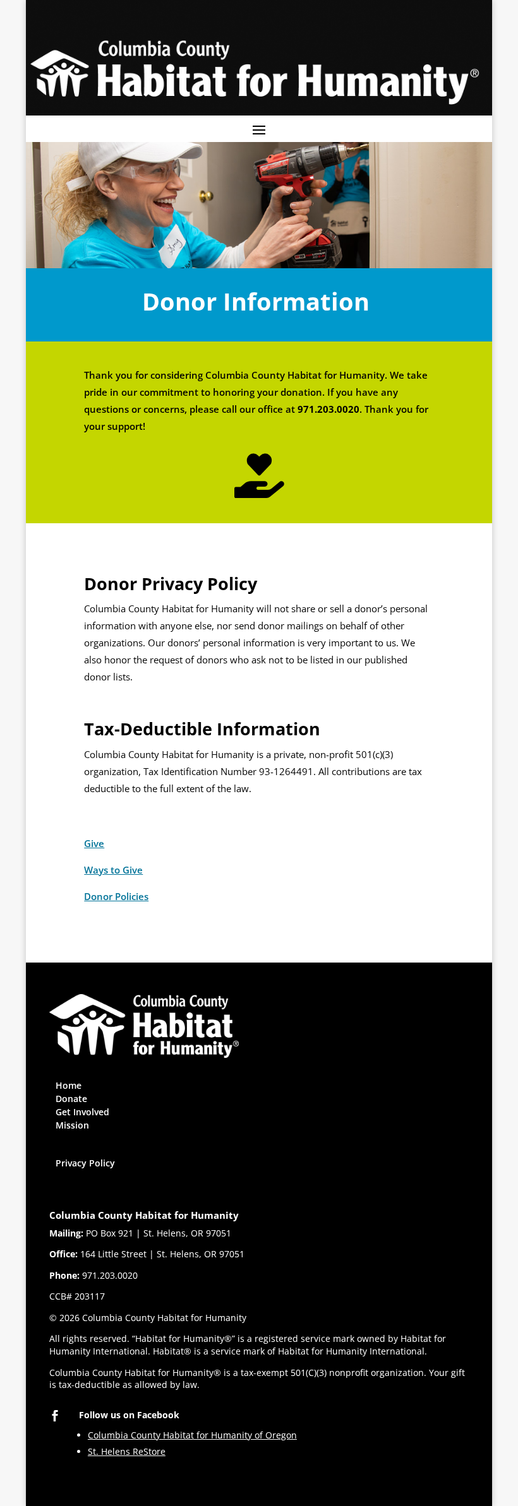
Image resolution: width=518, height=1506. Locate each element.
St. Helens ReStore (127, 1451)
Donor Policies (116, 896)
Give (94, 843)
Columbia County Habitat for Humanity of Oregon (192, 1435)
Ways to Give (113, 869)
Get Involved (82, 1112)
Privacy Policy (85, 1163)
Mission (72, 1125)
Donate (71, 1099)
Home (68, 1085)
